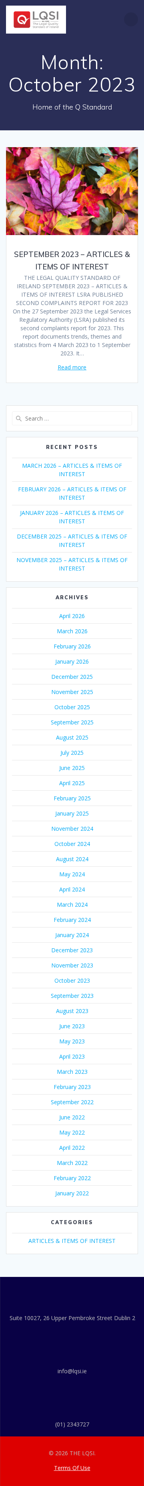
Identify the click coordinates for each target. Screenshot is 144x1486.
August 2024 (72, 859)
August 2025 (72, 737)
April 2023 (72, 1056)
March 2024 (72, 904)
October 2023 (72, 980)
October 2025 (72, 707)
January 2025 (72, 813)
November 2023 (72, 965)
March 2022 (72, 1163)
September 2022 (72, 1102)
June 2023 (72, 1026)
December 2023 (72, 950)
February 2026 (72, 646)
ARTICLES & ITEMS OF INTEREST (72, 1241)
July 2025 (72, 752)
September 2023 (72, 995)
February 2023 (72, 1087)
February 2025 (72, 798)
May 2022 (72, 1132)
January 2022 (72, 1193)
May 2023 (72, 1041)
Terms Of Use (72, 1468)
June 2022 (72, 1117)
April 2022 (72, 1147)
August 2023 (72, 1011)
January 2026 (72, 661)
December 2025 (72, 676)
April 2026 (72, 616)
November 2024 (72, 828)
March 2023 (72, 1071)
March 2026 (72, 631)
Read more (72, 367)
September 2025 (72, 722)
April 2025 (72, 783)
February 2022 (72, 1178)
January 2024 (72, 935)
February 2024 (72, 920)
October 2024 (72, 844)
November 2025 (72, 692)
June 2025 (72, 768)
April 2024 (72, 889)
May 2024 (72, 874)
